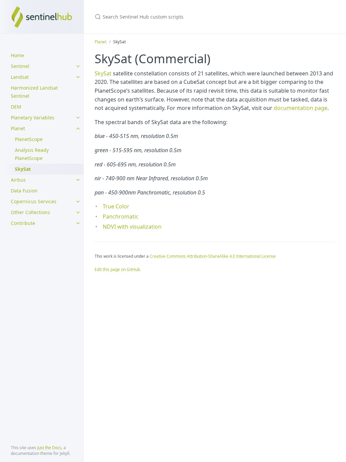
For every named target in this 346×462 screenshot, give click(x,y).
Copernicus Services (33, 201)
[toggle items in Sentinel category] (78, 66)
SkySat (103, 73)
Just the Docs (49, 448)
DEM (16, 106)
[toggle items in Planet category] (78, 128)
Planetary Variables (32, 117)
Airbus (18, 180)
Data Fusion (24, 190)
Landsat (20, 77)
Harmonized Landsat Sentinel (34, 92)
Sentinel (20, 66)
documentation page (300, 108)
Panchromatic (121, 216)
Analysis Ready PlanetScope (32, 154)
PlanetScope (29, 139)
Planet (18, 128)
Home (17, 55)
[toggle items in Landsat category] (78, 77)
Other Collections (30, 212)
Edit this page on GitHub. (118, 269)
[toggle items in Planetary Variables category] (78, 117)
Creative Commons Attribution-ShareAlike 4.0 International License (213, 256)
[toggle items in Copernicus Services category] (78, 201)
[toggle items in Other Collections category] (78, 212)
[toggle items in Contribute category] (78, 223)
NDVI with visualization (132, 226)
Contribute (23, 223)
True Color (116, 206)
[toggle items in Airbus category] (78, 180)
